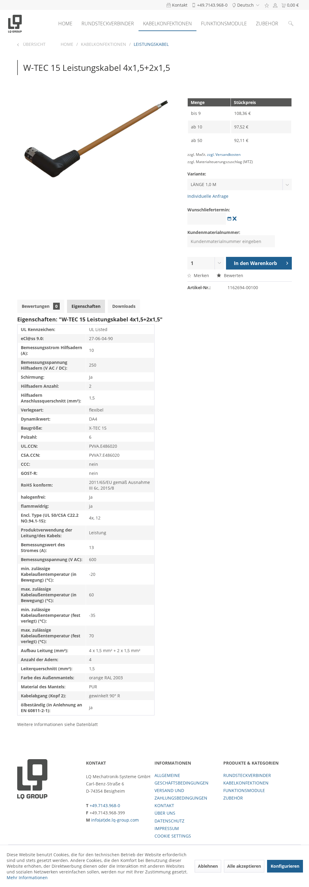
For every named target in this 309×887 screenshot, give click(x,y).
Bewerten (233, 275)
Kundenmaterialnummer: (213, 232)
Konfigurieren (285, 866)
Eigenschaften (86, 306)
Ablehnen (208, 866)
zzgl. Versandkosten (224, 154)
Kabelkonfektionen (246, 783)
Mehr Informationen (27, 877)
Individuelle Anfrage (207, 196)
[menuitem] (267, 5)
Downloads (123, 306)
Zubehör (233, 798)
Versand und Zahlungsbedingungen (180, 794)
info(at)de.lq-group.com (115, 820)
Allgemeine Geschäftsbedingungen (181, 779)
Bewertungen (40, 306)
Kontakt (164, 805)
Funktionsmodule (244, 790)
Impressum (166, 828)
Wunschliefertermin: (208, 210)
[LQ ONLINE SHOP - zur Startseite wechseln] (15, 23)
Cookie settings (172, 836)
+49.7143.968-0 (105, 805)
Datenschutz (169, 821)
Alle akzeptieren (244, 866)
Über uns (164, 813)
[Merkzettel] (267, 5)
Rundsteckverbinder (247, 775)
